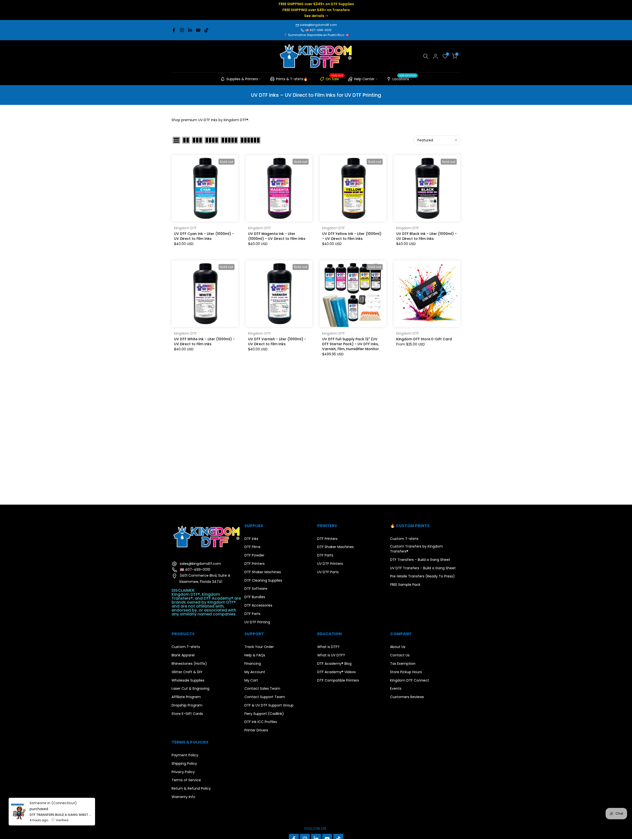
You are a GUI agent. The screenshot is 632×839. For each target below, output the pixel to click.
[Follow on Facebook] (174, 30)
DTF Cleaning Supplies (263, 580)
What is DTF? (328, 647)
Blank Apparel (183, 655)
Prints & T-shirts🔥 (292, 78)
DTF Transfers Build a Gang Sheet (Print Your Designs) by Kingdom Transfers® (61, 814)
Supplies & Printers (242, 78)
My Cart (251, 680)
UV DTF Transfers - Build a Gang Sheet (423, 568)
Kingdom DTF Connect (409, 680)
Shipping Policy (184, 763)
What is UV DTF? (331, 655)
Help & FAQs (254, 655)
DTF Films (252, 547)
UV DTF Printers (330, 563)
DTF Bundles (254, 597)
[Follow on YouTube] (198, 30)
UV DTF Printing (257, 622)
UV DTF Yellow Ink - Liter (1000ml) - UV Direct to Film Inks (351, 236)
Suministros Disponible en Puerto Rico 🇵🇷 (318, 35)
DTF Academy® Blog (334, 663)
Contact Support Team (264, 697)
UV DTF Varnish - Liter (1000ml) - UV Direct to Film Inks (277, 341)
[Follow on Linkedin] (190, 30)
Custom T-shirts (404, 538)
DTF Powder (254, 555)
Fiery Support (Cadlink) (264, 713)
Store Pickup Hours (406, 672)
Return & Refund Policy (191, 788)
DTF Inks (251, 538)
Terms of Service (186, 780)
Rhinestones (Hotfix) (189, 663)
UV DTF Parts (328, 572)
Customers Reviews (407, 697)
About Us (397, 647)
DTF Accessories (258, 605)
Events (395, 688)
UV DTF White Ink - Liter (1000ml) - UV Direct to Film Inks (204, 341)
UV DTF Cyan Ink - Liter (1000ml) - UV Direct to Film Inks (204, 236)
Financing (252, 663)
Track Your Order (259, 647)
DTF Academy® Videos (336, 672)
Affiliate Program (186, 697)
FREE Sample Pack (405, 584)
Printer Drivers (256, 730)
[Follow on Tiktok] (206, 30)
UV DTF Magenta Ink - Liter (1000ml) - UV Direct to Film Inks (276, 236)
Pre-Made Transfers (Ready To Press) (422, 576)
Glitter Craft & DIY (187, 672)
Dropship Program (187, 705)
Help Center (364, 78)
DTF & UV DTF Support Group (269, 705)
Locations (404, 78)
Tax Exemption (402, 663)
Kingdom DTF (185, 228)
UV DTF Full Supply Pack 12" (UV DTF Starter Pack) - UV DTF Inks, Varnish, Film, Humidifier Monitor (350, 344)
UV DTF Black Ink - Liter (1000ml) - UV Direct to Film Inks (426, 236)
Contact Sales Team (262, 688)
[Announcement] (316, 10)
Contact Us (400, 655)
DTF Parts (252, 613)
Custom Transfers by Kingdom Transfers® (416, 549)
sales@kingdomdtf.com (318, 25)
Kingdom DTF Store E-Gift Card (424, 339)
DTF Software (255, 588)
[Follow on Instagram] (182, 30)
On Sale (334, 78)
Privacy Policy (183, 772)
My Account (254, 672)
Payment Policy (185, 755)
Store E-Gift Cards (187, 713)
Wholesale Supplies (188, 680)
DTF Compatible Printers (338, 680)
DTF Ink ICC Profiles (260, 722)
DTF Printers (254, 563)
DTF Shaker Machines (262, 572)
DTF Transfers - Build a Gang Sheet (420, 559)
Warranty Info (183, 797)
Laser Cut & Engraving (190, 688)
